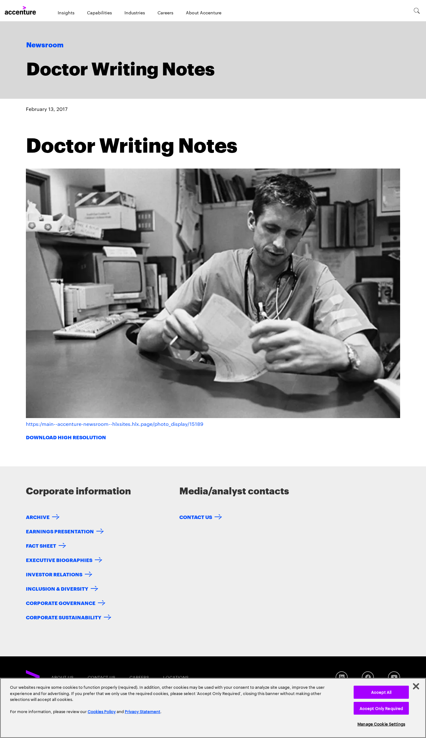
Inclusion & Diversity (57, 588)
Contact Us (195, 516)
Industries (134, 12)
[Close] (416, 686)
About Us (62, 677)
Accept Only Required (381, 708)
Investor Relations (54, 574)
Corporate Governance (60, 602)
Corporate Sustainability (63, 617)
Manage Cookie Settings (381, 723)
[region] (213, 708)
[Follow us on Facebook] (368, 677)
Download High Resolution (66, 436)
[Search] (417, 11)
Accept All (381, 692)
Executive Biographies (59, 559)
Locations (176, 677)
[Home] (20, 10)
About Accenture (203, 12)
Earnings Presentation (60, 531)
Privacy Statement (142, 711)
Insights (66, 12)
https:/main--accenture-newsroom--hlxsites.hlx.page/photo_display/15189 (114, 424)
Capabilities (99, 12)
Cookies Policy (102, 711)
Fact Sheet (41, 545)
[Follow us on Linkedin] (342, 677)
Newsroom (45, 45)
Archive (38, 516)
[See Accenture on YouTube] (394, 677)
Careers (165, 12)
